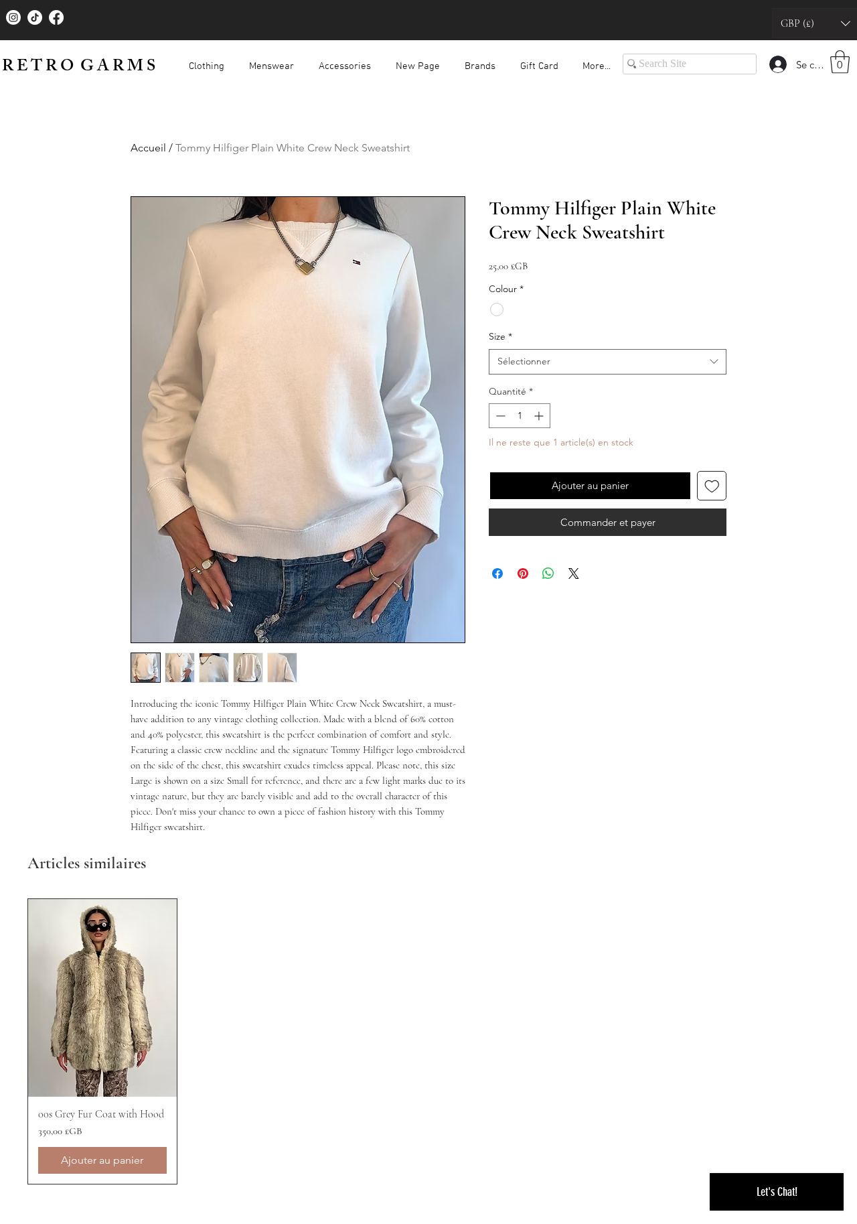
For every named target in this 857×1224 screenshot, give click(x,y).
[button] (206, 60)
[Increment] (540, 415)
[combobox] (607, 362)
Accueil (148, 147)
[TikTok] (34, 17)
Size (500, 336)
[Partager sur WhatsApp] (548, 573)
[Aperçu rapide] (102, 998)
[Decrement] (499, 415)
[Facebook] (56, 17)
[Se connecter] (777, 64)
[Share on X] (574, 573)
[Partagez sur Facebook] (497, 573)
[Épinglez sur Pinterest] (523, 573)
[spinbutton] (520, 415)
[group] (428, 1041)
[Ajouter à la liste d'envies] (712, 486)
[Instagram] (13, 17)
